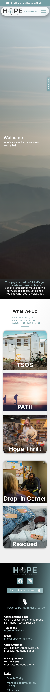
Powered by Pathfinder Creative (26, 607)
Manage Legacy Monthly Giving (21, 684)
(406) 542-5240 (14, 630)
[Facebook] (20, 581)
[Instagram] (30, 581)
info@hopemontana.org (18, 638)
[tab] (25, 350)
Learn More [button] (16, 372)
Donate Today (15, 678)
